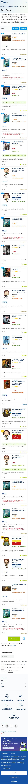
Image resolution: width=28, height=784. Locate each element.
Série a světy (11, 6)
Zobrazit (25, 404)
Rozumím (14, 773)
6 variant (4, 70)
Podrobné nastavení (14, 777)
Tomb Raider (23, 6)
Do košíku (24, 110)
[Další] (24, 638)
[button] (14, 678)
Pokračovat (21, 22)
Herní (16, 6)
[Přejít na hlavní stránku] (4, 2)
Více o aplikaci (7, 747)
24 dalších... (14, 638)
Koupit (25, 264)
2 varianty (4, 46)
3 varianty (4, 348)
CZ (3, 732)
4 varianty (4, 181)
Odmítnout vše (14, 781)
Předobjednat (23, 54)
